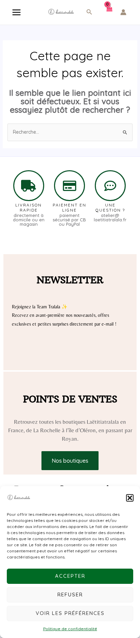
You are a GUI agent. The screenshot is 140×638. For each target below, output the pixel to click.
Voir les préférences (70, 613)
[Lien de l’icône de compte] (123, 12)
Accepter (70, 576)
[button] (129, 497)
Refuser (70, 594)
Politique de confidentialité (70, 628)
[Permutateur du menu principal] (16, 12)
